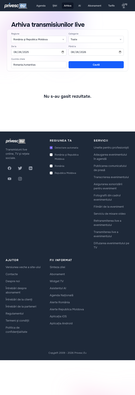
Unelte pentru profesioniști (111, 147)
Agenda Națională (61, 295)
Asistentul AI (58, 288)
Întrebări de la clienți (19, 299)
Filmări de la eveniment (109, 206)
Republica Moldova (65, 173)
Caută (96, 64)
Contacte (12, 274)
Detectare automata (66, 147)
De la (13, 46)
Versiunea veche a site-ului (23, 267)
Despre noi (13, 281)
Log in (125, 5)
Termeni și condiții (17, 320)
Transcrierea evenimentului (111, 177)
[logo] (16, 141)
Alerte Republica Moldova (67, 309)
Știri (55, 5)
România (59, 166)
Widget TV (57, 281)
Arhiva (67, 5)
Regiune (15, 33)
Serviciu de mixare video (110, 214)
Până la (72, 46)
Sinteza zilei (57, 267)
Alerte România (60, 302)
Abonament (94, 5)
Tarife (111, 5)
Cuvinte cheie (18, 59)
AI (79, 5)
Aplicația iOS (58, 316)
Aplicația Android (61, 323)
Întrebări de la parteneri (21, 306)
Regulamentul (15, 313)
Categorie (73, 33)
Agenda (41, 5)
